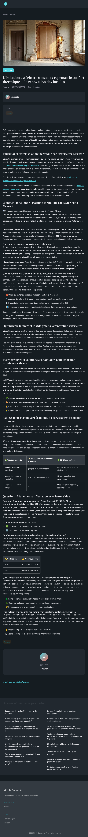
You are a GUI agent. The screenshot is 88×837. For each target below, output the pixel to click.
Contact (7, 823)
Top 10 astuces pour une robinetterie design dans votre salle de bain (22, 755)
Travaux (12, 14)
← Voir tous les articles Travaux (16, 682)
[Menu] (82, 4)
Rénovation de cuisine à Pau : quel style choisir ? (21, 712)
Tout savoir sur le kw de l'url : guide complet (61, 752)
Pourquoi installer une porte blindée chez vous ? (21, 763)
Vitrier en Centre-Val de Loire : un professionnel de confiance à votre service (64, 727)
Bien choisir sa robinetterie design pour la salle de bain (64, 745)
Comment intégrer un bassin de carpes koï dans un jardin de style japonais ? (22, 720)
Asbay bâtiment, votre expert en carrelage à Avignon (22, 737)
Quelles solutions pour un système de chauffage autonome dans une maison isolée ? (22, 728)
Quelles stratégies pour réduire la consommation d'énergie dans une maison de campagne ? (22, 746)
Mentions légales (10, 819)
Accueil (5, 14)
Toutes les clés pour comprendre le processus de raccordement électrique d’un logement (64, 736)
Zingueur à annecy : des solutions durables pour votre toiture (64, 760)
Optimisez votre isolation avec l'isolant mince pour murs (62, 768)
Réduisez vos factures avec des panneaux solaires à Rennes (63, 720)
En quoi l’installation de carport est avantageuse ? (61, 712)
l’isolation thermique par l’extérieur (23, 165)
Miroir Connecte (13, 790)
